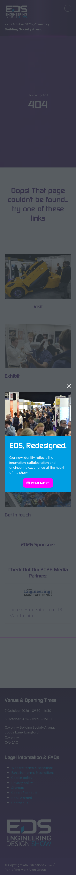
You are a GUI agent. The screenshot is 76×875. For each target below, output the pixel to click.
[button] (68, 386)
